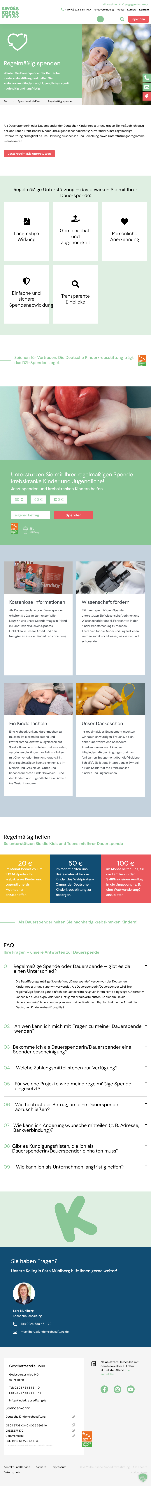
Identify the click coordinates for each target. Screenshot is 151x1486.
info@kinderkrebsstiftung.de (28, 1400)
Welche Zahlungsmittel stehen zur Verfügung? (61, 1067)
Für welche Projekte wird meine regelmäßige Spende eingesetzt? (67, 1086)
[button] (100, 19)
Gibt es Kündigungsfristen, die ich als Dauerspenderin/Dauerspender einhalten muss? (61, 1148)
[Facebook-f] (104, 1389)
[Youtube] (131, 1389)
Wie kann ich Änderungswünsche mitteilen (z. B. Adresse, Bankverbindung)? (71, 1127)
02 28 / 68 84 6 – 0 (27, 1387)
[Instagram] (117, 1389)
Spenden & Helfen (29, 101)
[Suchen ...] (122, 19)
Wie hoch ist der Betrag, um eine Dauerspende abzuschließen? (61, 1107)
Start (6, 101)
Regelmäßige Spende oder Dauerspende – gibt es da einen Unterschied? (67, 968)
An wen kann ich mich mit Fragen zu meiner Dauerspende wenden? (73, 1028)
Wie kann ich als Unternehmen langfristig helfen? (64, 1166)
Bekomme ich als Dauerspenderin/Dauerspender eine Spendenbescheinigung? (67, 1049)
